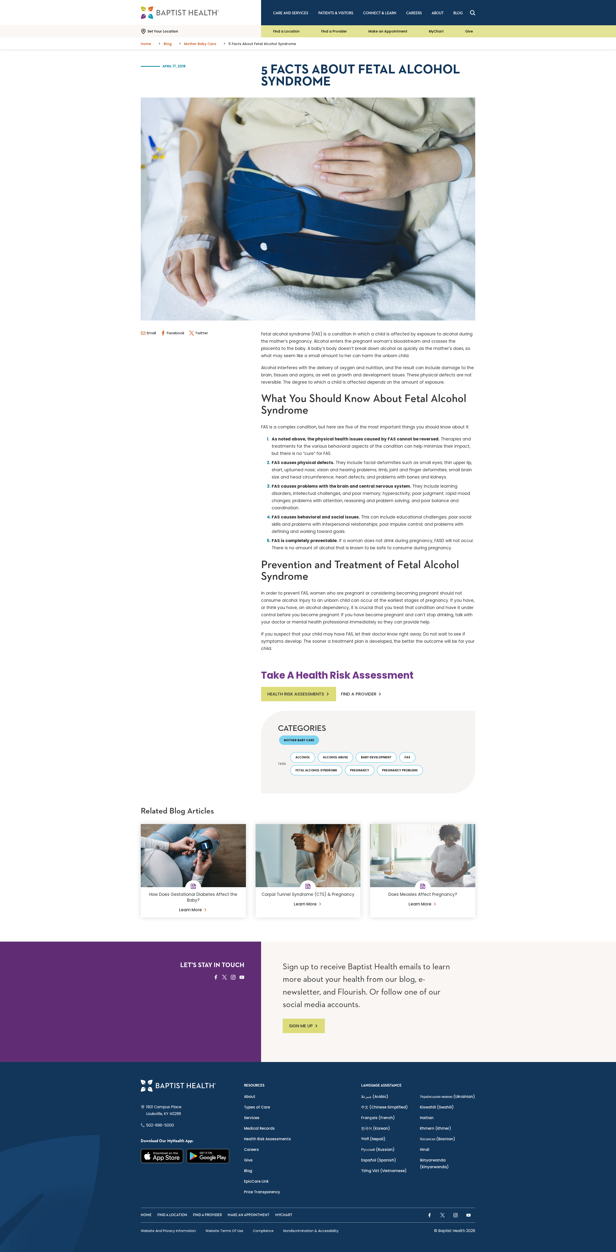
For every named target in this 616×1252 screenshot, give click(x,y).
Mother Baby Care (299, 740)
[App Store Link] (162, 1156)
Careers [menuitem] (414, 13)
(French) (378, 1117)
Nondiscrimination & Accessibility (311, 1230)
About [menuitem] (437, 13)
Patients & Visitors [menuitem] (335, 13)
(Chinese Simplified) (384, 1107)
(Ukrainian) (447, 1096)
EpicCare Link (256, 1181)
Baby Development (376, 757)
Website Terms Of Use (224, 1230)
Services (251, 1117)
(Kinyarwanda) (434, 1163)
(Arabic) (374, 1096)
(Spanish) (378, 1160)
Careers (251, 1149)
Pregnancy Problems (400, 770)
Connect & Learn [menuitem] (379, 13)
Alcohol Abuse (335, 757)
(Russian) (378, 1149)
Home (146, 1215)
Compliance (263, 1230)
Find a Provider (334, 31)
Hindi (424, 1149)
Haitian (427, 1117)
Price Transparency (262, 1191)
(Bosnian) (437, 1138)
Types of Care (257, 1107)
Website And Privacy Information (168, 1230)
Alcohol (302, 757)
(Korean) (375, 1128)
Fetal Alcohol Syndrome (316, 770)
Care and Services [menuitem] (290, 13)
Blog (248, 1170)
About (249, 1096)
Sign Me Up (301, 1026)
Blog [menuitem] (458, 13)
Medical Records (259, 1128)
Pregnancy (359, 770)
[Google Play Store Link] (208, 1156)
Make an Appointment (387, 31)
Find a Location (286, 31)
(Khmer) (435, 1128)
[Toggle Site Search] (472, 12)
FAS (407, 757)
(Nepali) (373, 1138)
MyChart (436, 31)
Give (469, 31)
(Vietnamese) (384, 1170)
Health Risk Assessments (295, 694)
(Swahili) (437, 1107)
